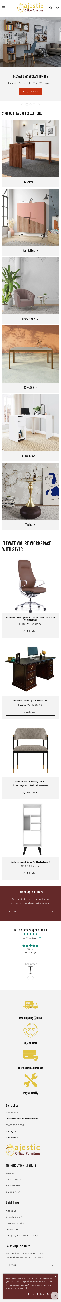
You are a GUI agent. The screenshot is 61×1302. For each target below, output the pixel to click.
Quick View (30, 631)
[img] (30, 934)
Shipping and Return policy (22, 1235)
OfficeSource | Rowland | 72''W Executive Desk (31, 701)
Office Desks (28, 456)
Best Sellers (29, 250)
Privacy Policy (36, 1294)
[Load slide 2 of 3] (30, 104)
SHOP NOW (30, 91)
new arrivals (13, 1185)
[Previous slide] (22, 104)
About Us (11, 1210)
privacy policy (14, 1217)
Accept (51, 1294)
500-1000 (29, 387)
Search (10, 1173)
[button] (3, 7)
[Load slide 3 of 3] (34, 104)
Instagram (12, 1131)
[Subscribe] (51, 911)
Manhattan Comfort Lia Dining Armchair (30, 781)
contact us (12, 1229)
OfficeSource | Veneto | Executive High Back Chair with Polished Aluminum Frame (30, 619)
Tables (28, 524)
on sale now (13, 1191)
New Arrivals (28, 319)
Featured (28, 182)
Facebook (12, 1137)
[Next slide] (39, 104)
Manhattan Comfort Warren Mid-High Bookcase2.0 (30, 862)
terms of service (15, 1223)
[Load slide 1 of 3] (27, 104)
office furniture (14, 1179)
